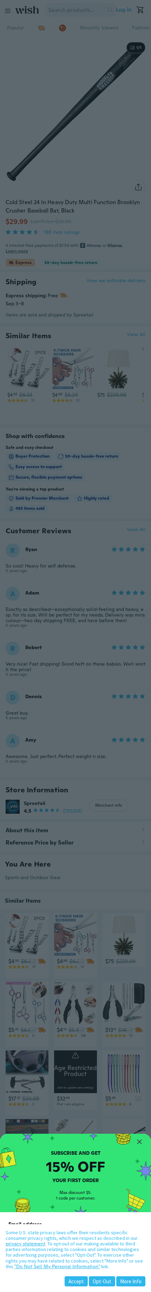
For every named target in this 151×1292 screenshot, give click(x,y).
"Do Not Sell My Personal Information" (57, 1266)
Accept (76, 1281)
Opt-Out (102, 1281)
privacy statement (25, 1244)
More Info (131, 1281)
